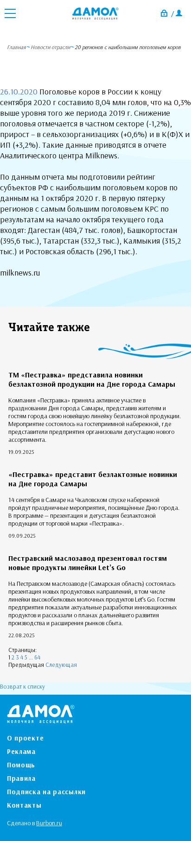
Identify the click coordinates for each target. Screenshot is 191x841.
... (31, 657)
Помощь (21, 764)
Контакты (24, 805)
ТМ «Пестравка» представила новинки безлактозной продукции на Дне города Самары (91, 379)
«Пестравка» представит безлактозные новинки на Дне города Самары (92, 479)
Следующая (61, 664)
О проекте (25, 738)
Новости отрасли (50, 47)
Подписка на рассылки (46, 791)
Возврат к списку (22, 686)
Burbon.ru (49, 823)
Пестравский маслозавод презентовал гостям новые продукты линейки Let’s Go (87, 562)
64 (37, 657)
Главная (16, 47)
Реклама (21, 751)
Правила (21, 778)
